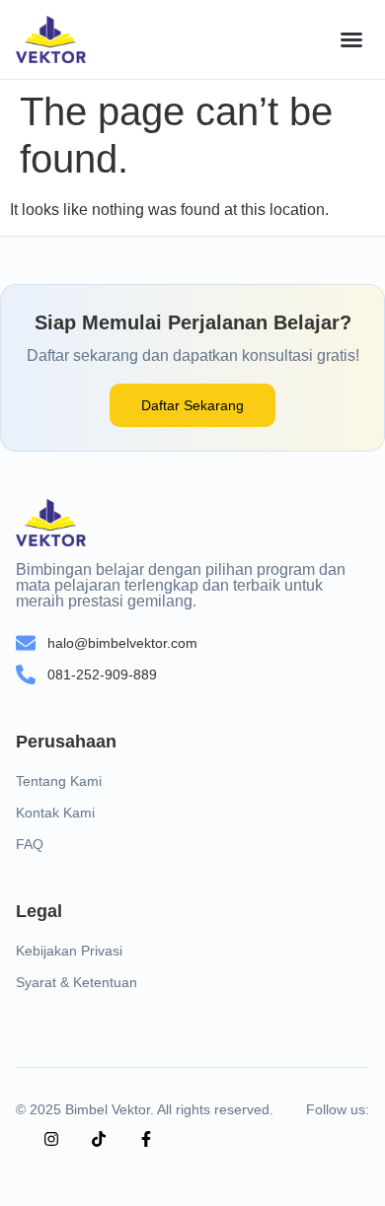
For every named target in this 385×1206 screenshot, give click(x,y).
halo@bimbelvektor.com (122, 643)
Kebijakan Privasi (69, 950)
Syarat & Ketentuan (76, 982)
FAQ (29, 844)
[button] (351, 39)
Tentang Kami (59, 781)
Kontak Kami (55, 812)
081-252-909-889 (102, 674)
